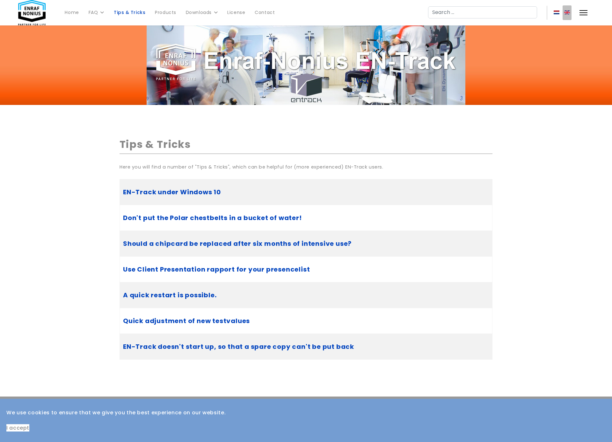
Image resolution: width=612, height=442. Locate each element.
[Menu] (583, 12)
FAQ (93, 12)
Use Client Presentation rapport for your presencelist (216, 269)
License (236, 12)
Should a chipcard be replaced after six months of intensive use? (237, 243)
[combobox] (482, 12)
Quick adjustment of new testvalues (186, 320)
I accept (17, 428)
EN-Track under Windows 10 (172, 192)
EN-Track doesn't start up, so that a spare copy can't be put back (238, 346)
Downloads (199, 12)
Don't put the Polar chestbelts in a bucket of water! (212, 217)
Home (72, 12)
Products (165, 12)
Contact (265, 12)
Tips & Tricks (129, 12)
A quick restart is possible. (169, 295)
